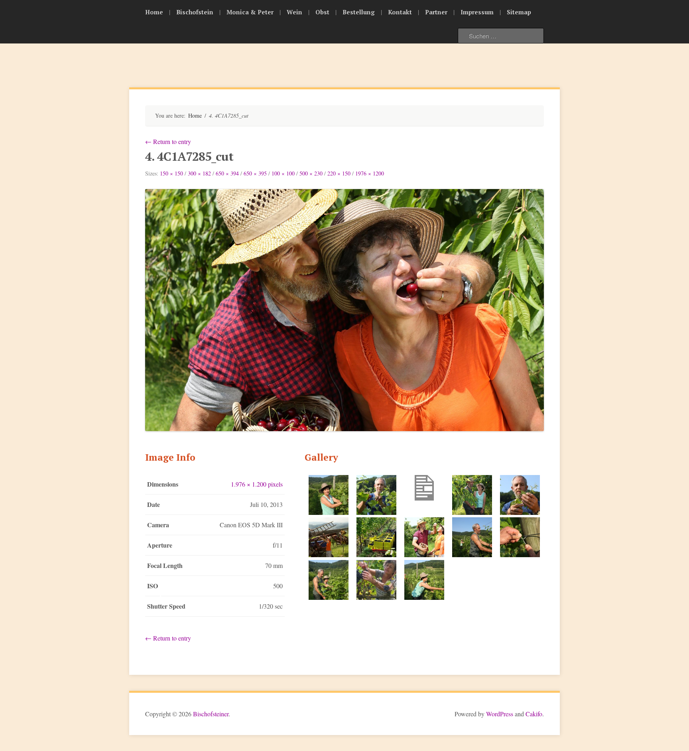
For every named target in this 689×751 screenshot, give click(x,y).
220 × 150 (338, 173)
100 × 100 (283, 173)
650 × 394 (227, 173)
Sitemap (519, 12)
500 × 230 (311, 173)
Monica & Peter (250, 12)
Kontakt (400, 12)
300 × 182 (199, 173)
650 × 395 (255, 173)
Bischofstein (194, 12)
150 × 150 (171, 173)
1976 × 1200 (369, 173)
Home (154, 12)
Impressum (477, 12)
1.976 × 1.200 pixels (257, 484)
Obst (322, 12)
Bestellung (359, 12)
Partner (436, 12)
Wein (294, 12)
